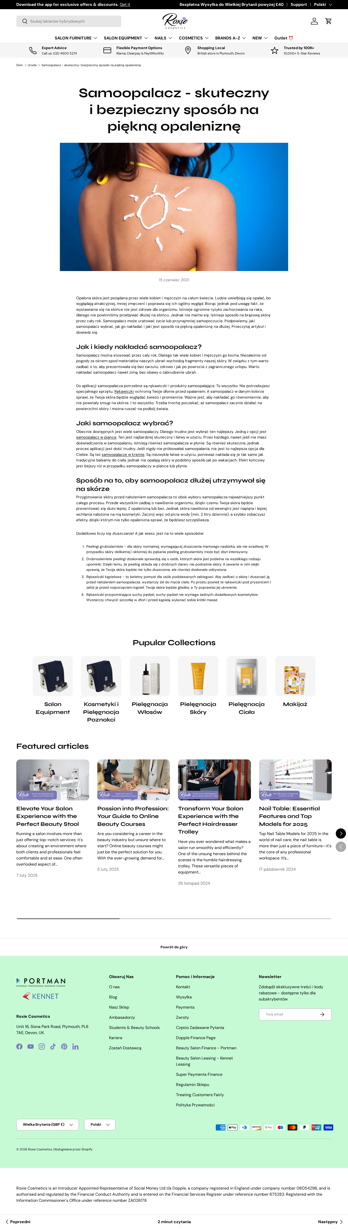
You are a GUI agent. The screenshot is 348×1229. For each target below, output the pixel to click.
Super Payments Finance (199, 1074)
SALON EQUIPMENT (123, 38)
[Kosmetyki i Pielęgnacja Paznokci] (101, 676)
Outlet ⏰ (283, 38)
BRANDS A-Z (227, 38)
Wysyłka (184, 997)
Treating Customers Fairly (200, 1094)
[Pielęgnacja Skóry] (198, 676)
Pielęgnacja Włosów (150, 708)
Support (299, 4)
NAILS (160, 38)
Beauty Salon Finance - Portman (206, 1048)
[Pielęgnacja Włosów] (150, 676)
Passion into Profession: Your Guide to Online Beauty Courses (133, 816)
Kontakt (183, 987)
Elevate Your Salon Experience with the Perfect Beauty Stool (47, 816)
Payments (185, 1007)
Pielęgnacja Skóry (198, 708)
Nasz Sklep (119, 1007)
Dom (19, 65)
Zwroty (182, 1017)
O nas (114, 987)
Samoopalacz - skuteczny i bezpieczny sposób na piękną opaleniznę (91, 65)
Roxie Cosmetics (40, 1149)
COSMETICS (191, 38)
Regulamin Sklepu (192, 1084)
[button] (328, 21)
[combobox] (68, 21)
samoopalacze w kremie (123, 454)
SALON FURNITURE (73, 38)
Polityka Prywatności (195, 1105)
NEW (257, 38)
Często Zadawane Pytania (200, 1027)
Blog (113, 997)
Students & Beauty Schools (134, 1027)
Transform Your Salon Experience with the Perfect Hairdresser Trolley (210, 820)
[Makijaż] (295, 676)
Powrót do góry (174, 947)
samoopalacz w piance (96, 437)
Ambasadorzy (122, 1017)
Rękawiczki (124, 391)
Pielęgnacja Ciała (247, 708)
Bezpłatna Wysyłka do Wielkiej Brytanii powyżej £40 (232, 4)
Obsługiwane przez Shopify (72, 1149)
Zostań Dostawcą (125, 1048)
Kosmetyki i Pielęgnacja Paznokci (101, 712)
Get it (125, 4)
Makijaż (295, 704)
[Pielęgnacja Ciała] (246, 676)
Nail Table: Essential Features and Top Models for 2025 (289, 816)
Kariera (115, 1037)
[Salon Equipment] (53, 676)
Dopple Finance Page (196, 1037)
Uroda (32, 65)
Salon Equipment (53, 708)
